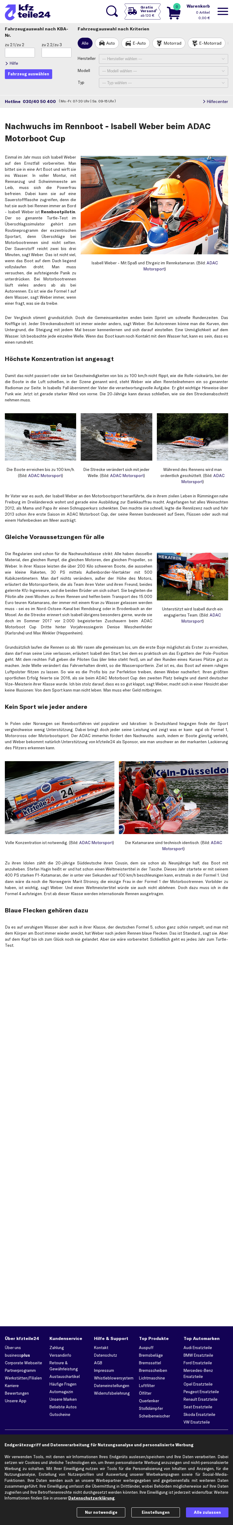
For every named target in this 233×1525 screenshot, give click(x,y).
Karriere (12, 1385)
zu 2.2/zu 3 (52, 44)
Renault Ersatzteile (201, 1399)
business (17, 1355)
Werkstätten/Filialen (23, 1378)
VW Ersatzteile (197, 1422)
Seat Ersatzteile (198, 1406)
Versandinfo (60, 1355)
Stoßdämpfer (151, 1408)
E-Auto (139, 43)
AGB (98, 1362)
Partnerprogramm (20, 1370)
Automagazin (61, 1391)
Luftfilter (147, 1385)
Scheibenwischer (154, 1415)
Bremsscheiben (153, 1370)
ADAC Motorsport (45, 475)
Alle (85, 43)
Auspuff (146, 1347)
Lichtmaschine (152, 1378)
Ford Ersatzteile (198, 1362)
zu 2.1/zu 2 (14, 44)
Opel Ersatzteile (198, 1384)
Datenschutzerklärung (91, 1498)
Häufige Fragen (62, 1384)
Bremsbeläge (151, 1355)
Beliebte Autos (63, 1406)
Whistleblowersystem (113, 1378)
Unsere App (15, 1400)
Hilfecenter (217, 101)
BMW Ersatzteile (198, 1355)
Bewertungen (17, 1393)
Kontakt (101, 1347)
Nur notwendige (101, 1512)
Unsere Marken (63, 1399)
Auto (110, 43)
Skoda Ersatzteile (199, 1414)
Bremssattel (150, 1362)
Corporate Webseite (23, 1362)
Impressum (104, 1370)
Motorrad (172, 43)
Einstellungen (156, 1512)
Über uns (13, 1347)
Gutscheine (59, 1414)
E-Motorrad (210, 43)
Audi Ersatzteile (198, 1347)
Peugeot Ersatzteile (201, 1391)
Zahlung (56, 1347)
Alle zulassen (207, 1512)
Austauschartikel (64, 1376)
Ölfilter (145, 1393)
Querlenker (149, 1400)
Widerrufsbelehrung (112, 1393)
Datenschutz (105, 1355)
